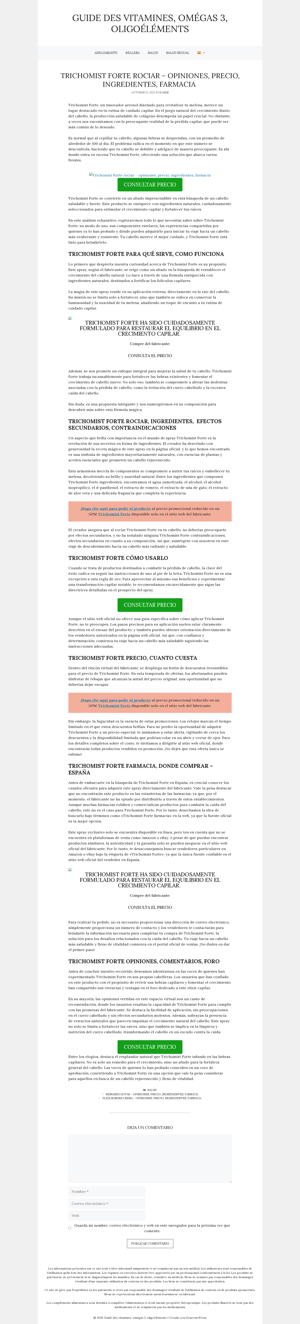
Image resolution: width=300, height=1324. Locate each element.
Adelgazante (105, 53)
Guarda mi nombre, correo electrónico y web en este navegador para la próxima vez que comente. (152, 1228)
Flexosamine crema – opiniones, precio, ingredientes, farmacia (152, 1098)
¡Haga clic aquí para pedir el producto (116, 508)
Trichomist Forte (114, 514)
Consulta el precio (150, 355)
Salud (153, 53)
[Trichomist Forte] (150, 175)
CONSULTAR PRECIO (150, 184)
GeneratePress (196, 1318)
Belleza (133, 53)
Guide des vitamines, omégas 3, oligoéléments (150, 23)
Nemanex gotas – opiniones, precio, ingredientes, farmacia (152, 1094)
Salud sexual (177, 53)
